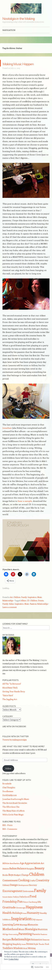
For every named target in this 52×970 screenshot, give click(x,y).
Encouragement (12, 897)
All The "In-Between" (11, 690)
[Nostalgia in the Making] (26, 8)
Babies (13, 875)
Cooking (23, 887)
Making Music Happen (19, 66)
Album (23, 607)
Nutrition (43, 935)
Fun (20, 908)
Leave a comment (9, 614)
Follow (8, 775)
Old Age (5, 941)
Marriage (23, 931)
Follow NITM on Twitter (15, 743)
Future (25, 908)
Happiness (34, 913)
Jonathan (7, 434)
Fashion (16, 903)
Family (24, 604)
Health (7, 919)
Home (24, 920)
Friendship (9, 908)
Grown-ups (20, 914)
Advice (5, 869)
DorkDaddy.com (9, 802)
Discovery (33, 892)
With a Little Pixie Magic (13, 821)
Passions (33, 610)
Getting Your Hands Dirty (13, 698)
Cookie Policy (13, 959)
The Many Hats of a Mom (13, 817)
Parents (36, 940)
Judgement (39, 926)
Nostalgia (31, 935)
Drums (41, 607)
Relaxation (36, 946)
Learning (7, 931)
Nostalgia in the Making (18, 18)
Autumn (5, 875)
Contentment (10, 887)
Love (16, 931)
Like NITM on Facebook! (14, 733)
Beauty (39, 875)
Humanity (33, 919)
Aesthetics (14, 869)
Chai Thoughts (8, 794)
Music (39, 604)
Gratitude (9, 914)
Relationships (7, 607)
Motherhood (10, 935)
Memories (33, 931)
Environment (28, 898)
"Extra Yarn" (7, 702)
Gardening (33, 908)
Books (5, 881)
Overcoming (13, 941)
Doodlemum (7, 798)
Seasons (46, 946)
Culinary (5, 892)
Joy (33, 926)
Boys (11, 881)
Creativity (42, 887)
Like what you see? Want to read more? (23, 753)
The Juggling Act (9, 706)
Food (33, 903)
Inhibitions (6, 926)
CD (28, 607)
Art (11, 604)
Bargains (30, 875)
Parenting (25, 940)
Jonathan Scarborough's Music (15, 805)
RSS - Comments (9, 835)
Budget (17, 881)
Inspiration (32, 604)
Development (23, 892)
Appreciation (32, 869)
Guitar (11, 610)
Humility (43, 919)
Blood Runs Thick (9, 694)
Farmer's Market (7, 904)
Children (16, 604)
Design (14, 891)
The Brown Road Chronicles (14, 809)
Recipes (6, 946)
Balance (21, 875)
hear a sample (25, 507)
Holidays (17, 919)
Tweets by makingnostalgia (14, 746)
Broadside (7, 790)
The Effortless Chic (11, 813)
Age (22, 869)
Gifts (39, 908)
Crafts (32, 887)
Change (25, 881)
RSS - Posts (7, 831)
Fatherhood (24, 903)
